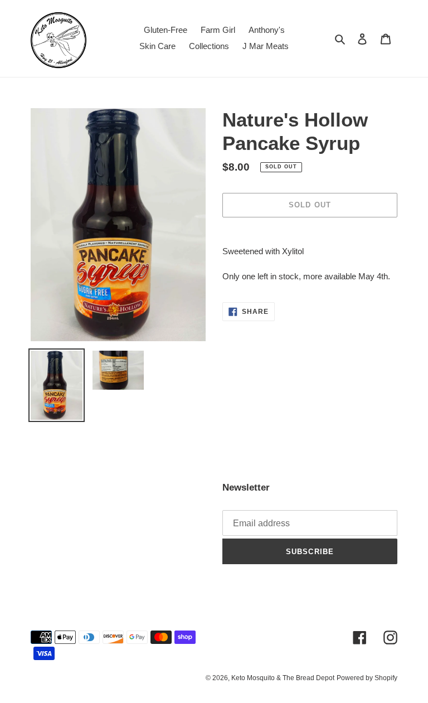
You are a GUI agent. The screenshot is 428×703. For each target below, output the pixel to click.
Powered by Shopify (367, 678)
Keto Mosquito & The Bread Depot (282, 678)
